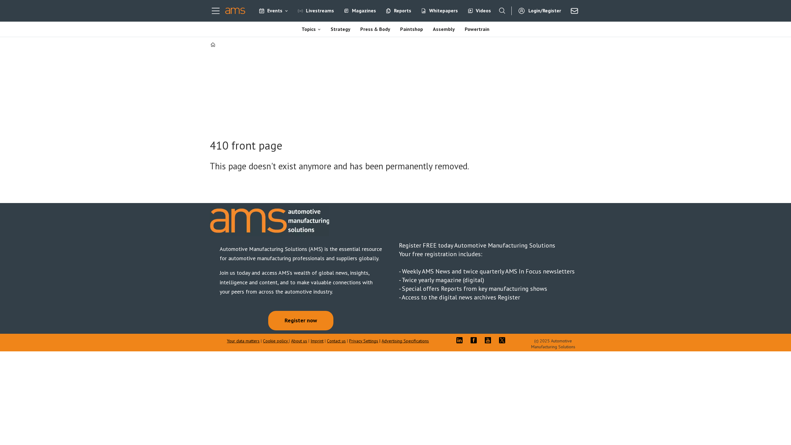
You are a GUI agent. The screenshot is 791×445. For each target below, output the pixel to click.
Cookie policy (276, 341)
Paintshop (411, 29)
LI (461, 340)
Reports (402, 10)
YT (489, 340)
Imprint (317, 341)
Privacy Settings (363, 341)
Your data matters (243, 341)
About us (299, 341)
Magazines (364, 10)
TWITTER (503, 340)
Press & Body (375, 29)
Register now (301, 320)
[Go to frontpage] (235, 10)
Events (274, 10)
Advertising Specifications (405, 341)
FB (475, 340)
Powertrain (477, 29)
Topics (309, 29)
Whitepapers (443, 10)
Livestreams (320, 10)
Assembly (444, 29)
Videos (483, 10)
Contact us (336, 341)
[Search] (502, 11)
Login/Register (544, 10)
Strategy (340, 29)
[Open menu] (216, 10)
